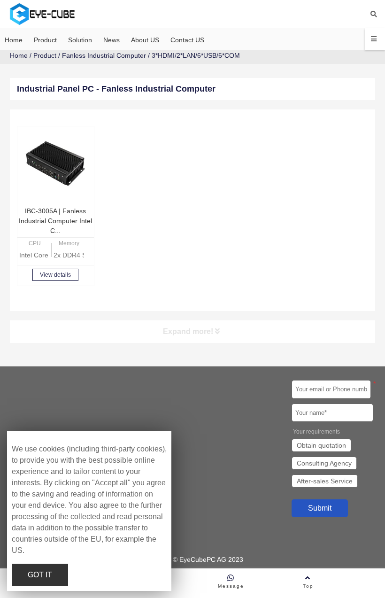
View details (55, 275)
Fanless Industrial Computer (104, 55)
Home (19, 55)
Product (44, 55)
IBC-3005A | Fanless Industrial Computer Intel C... (55, 220)
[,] (55, 164)
